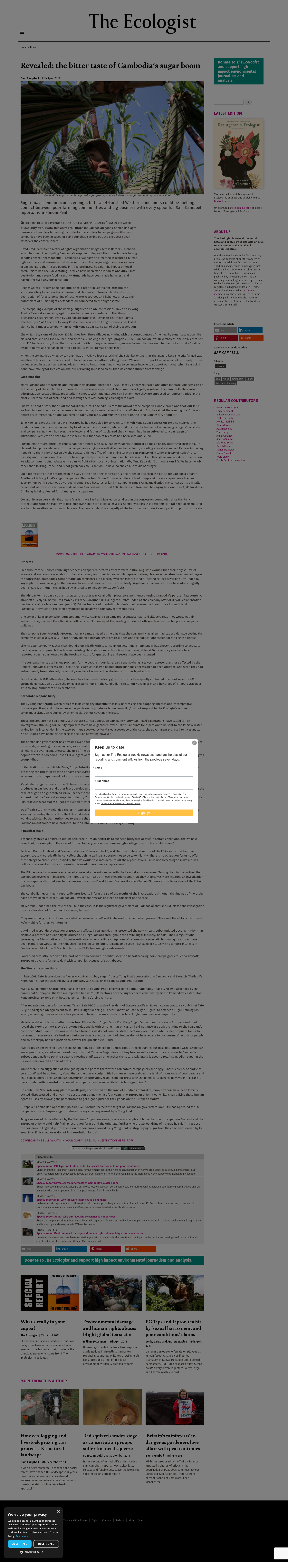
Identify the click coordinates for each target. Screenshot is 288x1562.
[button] (33, 1552)
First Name (102, 780)
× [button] (58, 1511)
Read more (22, 1536)
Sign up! (144, 812)
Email (98, 767)
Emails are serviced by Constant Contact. (120, 803)
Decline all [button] (46, 1544)
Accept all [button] (19, 1544)
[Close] (194, 743)
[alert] (33, 1532)
